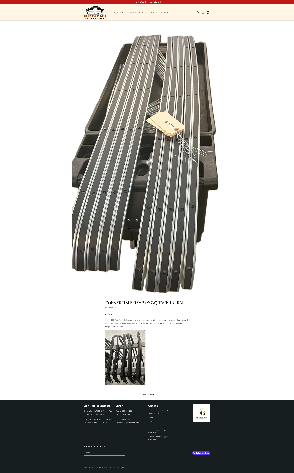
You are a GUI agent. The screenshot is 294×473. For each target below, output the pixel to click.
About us (150, 422)
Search (150, 426)
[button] (117, 12)
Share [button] (110, 314)
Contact (150, 418)
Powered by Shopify (121, 468)
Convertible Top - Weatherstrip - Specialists (102, 468)
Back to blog (148, 394)
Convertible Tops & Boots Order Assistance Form (159, 412)
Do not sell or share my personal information (159, 431)
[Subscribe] (122, 453)
